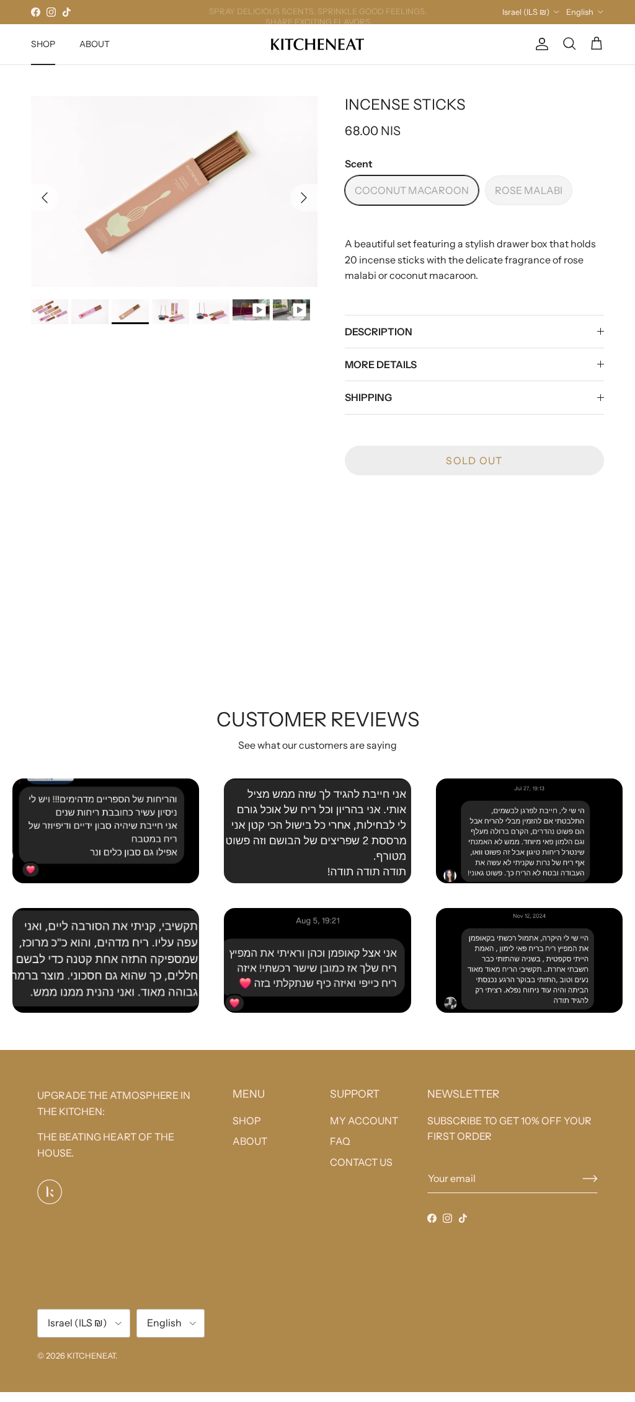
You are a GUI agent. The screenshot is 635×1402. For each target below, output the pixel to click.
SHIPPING (368, 397)
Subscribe (590, 1178)
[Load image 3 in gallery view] (174, 191)
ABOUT (94, 44)
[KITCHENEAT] (317, 44)
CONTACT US (361, 1162)
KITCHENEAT (91, 1355)
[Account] (539, 44)
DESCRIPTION (378, 331)
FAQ (340, 1141)
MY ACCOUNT (364, 1120)
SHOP (43, 44)
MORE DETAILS (381, 364)
